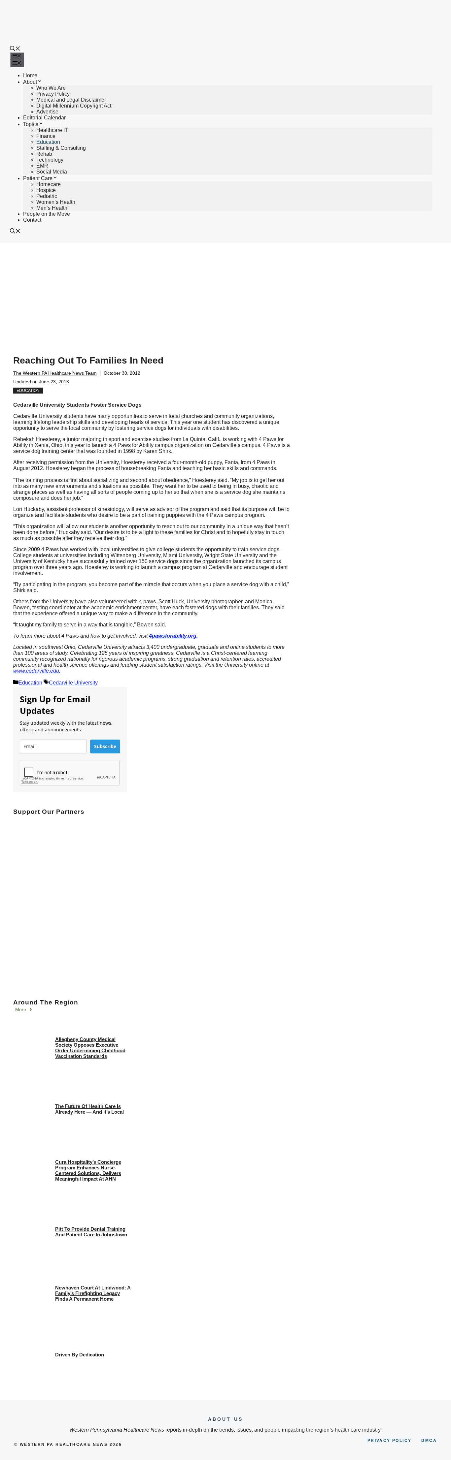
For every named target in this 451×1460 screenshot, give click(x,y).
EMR (42, 166)
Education (48, 142)
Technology (49, 160)
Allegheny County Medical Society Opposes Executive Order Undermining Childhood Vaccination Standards (90, 1047)
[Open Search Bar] (15, 49)
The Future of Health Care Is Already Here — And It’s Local (89, 1109)
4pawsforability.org (172, 636)
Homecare (48, 184)
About (30, 82)
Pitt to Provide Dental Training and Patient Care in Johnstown (91, 1231)
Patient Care (37, 178)
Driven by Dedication (79, 1354)
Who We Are (51, 88)
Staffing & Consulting (61, 148)
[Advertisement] (225, 292)
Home (30, 75)
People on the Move (46, 214)
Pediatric (46, 196)
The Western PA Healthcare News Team (55, 373)
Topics (30, 124)
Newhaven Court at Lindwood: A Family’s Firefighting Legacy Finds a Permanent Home (93, 1293)
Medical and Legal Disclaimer (71, 100)
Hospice (46, 190)
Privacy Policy (53, 94)
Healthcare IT (52, 130)
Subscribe (105, 746)
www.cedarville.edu (36, 671)
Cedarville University (73, 682)
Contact (32, 220)
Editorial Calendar (44, 117)
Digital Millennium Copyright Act (73, 106)
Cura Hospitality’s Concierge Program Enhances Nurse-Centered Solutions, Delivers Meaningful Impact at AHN (88, 1170)
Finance (45, 136)
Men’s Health (51, 208)
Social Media (51, 172)
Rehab (44, 154)
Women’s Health (55, 202)
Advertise (47, 111)
